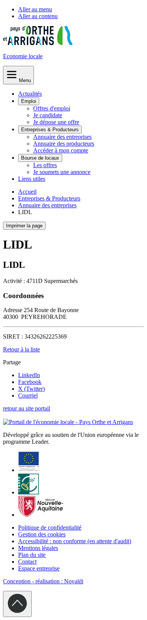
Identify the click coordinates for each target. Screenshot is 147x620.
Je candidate (47, 115)
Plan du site (32, 555)
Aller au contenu (38, 16)
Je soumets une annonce (61, 172)
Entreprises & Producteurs (50, 129)
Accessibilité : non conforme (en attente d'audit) (74, 541)
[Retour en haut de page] (17, 604)
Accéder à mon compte (60, 150)
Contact (27, 561)
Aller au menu (35, 9)
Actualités (30, 93)
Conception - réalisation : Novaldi (43, 581)
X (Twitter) (31, 388)
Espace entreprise (39, 568)
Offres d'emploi (51, 108)
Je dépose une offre (56, 122)
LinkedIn (29, 375)
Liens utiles (31, 179)
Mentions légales (38, 548)
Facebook (29, 382)
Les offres (45, 165)
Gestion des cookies (42, 534)
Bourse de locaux (40, 158)
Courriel (28, 395)
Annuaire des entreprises (62, 137)
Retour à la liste (21, 349)
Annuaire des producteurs (63, 143)
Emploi (28, 101)
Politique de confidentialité (49, 527)
